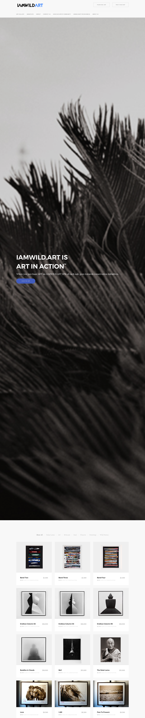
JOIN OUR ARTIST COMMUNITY (62, 14)
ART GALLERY (20, 14)
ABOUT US (95, 14)
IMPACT (38, 14)
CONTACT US (47, 14)
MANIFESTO (30, 14)
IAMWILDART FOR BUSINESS (81, 14)
